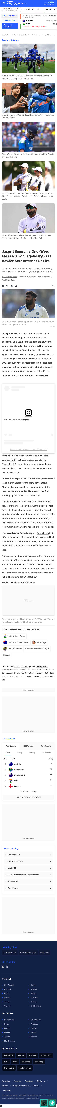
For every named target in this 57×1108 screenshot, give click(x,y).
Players (34, 1002)
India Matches (9, 20)
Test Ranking (11, 746)
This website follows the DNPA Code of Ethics (20, 1095)
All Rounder (46, 753)
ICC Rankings (13, 881)
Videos (7, 998)
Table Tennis (25, 1068)
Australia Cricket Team (18, 642)
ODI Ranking (28, 746)
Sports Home (6, 35)
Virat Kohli (12, 868)
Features (34, 998)
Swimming (9, 1068)
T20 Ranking (46, 746)
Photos (48, 9)
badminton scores (17, 670)
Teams (7, 1002)
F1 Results (30, 670)
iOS (3, 679)
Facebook (9, 673)
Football (24, 666)
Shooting (39, 1062)
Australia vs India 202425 (23, 35)
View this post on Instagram (17, 420)
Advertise (6, 1081)
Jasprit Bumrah (21, 333)
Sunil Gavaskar (30, 478)
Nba (15, 1062)
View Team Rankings (28, 791)
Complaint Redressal (20, 1086)
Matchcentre (9, 1041)
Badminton (46, 1055)
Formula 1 (8, 1055)
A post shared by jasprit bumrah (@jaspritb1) (28, 449)
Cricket (6, 655)
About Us (17, 1081)
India (16, 781)
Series (33, 985)
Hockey (32, 1055)
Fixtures (7, 989)
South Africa (19, 770)
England (17, 786)
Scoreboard (28, 9)
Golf (6, 1062)
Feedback (29, 1081)
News (39, 9)
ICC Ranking (36, 1006)
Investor (5, 1086)
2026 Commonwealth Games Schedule (23, 875)
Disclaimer (41, 1081)
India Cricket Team (16, 636)
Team (8, 753)
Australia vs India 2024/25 (37, 649)
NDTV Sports (42, 670)
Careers (36, 1086)
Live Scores (9, 985)
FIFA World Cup (14, 855)
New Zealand (19, 775)
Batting (19, 753)
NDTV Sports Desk (9, 277)
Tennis (21, 1055)
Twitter (30, 673)
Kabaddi (26, 1062)
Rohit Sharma (34, 501)
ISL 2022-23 (9, 1020)
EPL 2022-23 (36, 1020)
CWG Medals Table (15, 861)
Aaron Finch (43, 533)
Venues (7, 1006)
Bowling (32, 753)
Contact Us (6, 1091)
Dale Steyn (18, 341)
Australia (17, 764)
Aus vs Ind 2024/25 (9, 9)
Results (34, 989)
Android (48, 676)
